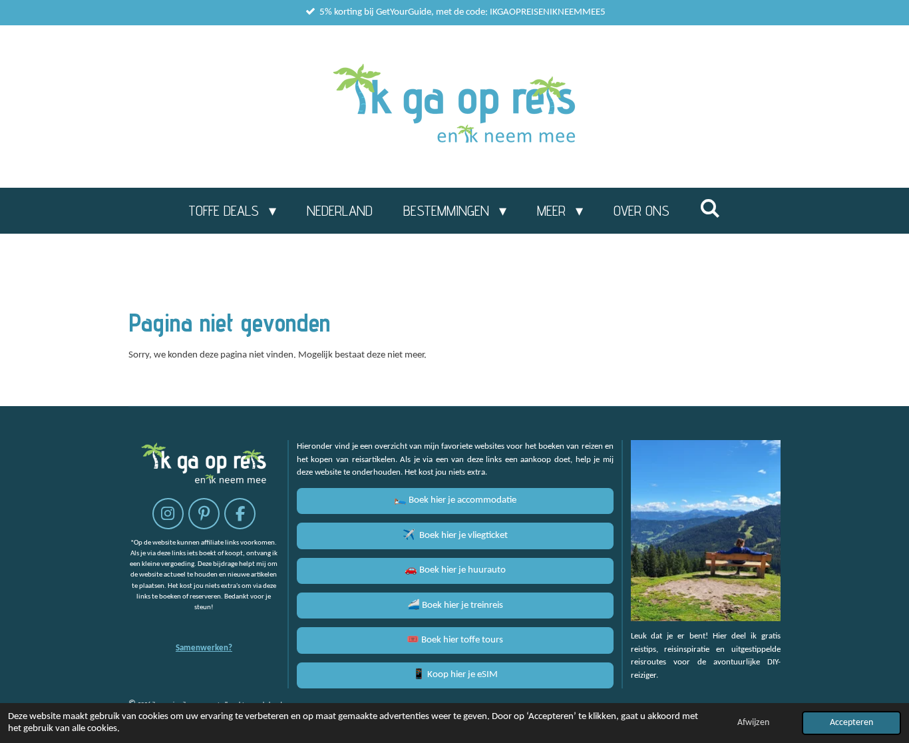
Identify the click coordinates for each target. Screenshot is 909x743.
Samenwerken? (204, 648)
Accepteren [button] (851, 722)
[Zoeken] (710, 208)
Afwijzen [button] (753, 722)
